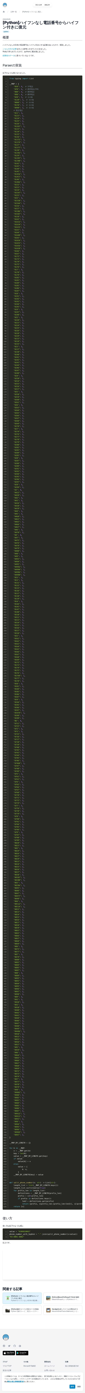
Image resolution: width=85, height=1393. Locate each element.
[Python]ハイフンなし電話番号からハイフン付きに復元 (33, 12)
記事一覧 (14, 12)
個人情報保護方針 (72, 1366)
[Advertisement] (42, 1264)
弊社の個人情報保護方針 (15, 1381)
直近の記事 (38, 5)
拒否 (79, 1386)
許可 (72, 1386)
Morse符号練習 (29, 1366)
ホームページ (49, 1366)
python (6, 31)
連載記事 (47, 5)
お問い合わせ (49, 1370)
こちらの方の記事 (9, 49)
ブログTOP (7, 1366)
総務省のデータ (9, 55)
